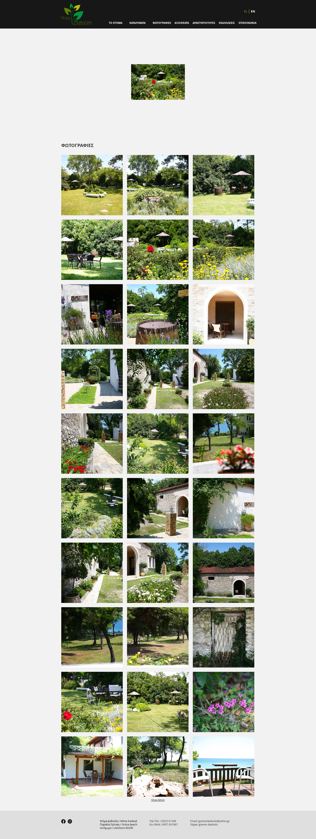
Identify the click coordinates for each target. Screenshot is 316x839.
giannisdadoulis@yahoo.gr (214, 821)
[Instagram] (70, 821)
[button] (92, 185)
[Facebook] (63, 821)
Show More (158, 800)
